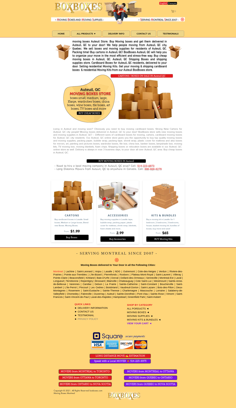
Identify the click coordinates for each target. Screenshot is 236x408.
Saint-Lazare (148, 287)
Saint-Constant (149, 284)
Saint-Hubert (154, 297)
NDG (117, 271)
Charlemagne (129, 290)
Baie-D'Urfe (103, 278)
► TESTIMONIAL (84, 315)
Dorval (114, 278)
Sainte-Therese (111, 290)
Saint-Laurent (163, 274)
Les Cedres (97, 287)
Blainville (112, 281)
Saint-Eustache (91, 290)
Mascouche (146, 290)
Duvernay (99, 294)
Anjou (98, 271)
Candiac (87, 284)
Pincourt (83, 287)
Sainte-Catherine (128, 284)
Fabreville (86, 294)
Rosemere (74, 290)
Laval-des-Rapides (101, 297)
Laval (178, 278)
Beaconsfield (77, 278)
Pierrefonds (110, 274)
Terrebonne (72, 281)
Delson (98, 284)
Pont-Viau (142, 294)
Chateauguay (126, 281)
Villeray (177, 274)
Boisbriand (112, 287)
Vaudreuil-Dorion (129, 287)
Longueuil (58, 281)
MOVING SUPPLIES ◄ (140, 316)
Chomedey (73, 294)
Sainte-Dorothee (126, 294)
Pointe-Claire (60, 278)
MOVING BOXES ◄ (138, 312)
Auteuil (110, 294)
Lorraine (160, 290)
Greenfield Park (136, 297)
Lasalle (108, 271)
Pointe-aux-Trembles (75, 274)
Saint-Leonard (84, 271)
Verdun (163, 271)
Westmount (160, 281)
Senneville (151, 278)
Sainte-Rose (157, 294)
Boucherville (166, 284)
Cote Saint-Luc (143, 281)
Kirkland (90, 278)
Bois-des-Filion (165, 287)
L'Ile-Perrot (71, 287)
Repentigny (87, 281)
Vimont (170, 294)
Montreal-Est (166, 278)
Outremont (129, 271)
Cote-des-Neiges (147, 271)
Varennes (74, 284)
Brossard (100, 281)
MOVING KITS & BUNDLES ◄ (144, 319)
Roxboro (124, 274)
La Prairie (110, 284)
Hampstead (119, 297)
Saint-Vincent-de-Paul (77, 297)
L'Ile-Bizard (95, 274)
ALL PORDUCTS (136, 308)
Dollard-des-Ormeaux (132, 278)
